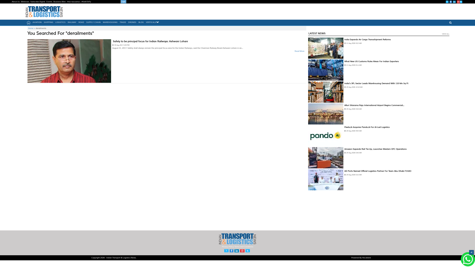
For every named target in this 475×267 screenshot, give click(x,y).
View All (445, 34)
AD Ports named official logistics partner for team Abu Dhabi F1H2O (377, 171)
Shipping (48, 22)
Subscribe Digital (37, 2)
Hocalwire (366, 258)
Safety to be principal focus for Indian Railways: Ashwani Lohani (150, 41)
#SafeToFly (86, 2)
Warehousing (110, 22)
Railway (72, 22)
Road (81, 22)
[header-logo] (44, 11)
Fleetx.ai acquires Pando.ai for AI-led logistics (367, 127)
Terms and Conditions (243, 247)
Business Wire (59, 2)
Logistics (60, 22)
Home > (32, 28)
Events (49, 2)
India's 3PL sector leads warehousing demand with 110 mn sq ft (376, 83)
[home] (29, 23)
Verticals (151, 22)
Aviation (37, 22)
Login (123, 2)
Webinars (25, 2)
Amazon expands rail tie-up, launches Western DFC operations (375, 149)
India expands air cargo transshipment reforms (367, 39)
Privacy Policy (228, 247)
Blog (141, 22)
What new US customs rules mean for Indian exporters (371, 61)
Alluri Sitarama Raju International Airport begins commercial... (374, 105)
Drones (132, 22)
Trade (123, 22)
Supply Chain (93, 22)
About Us (16, 2)
